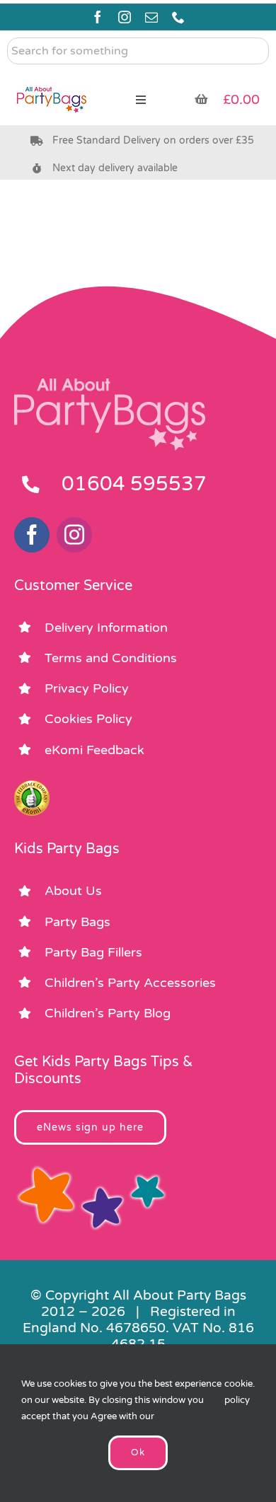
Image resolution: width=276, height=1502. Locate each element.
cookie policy (238, 1392)
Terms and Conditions (111, 658)
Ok (138, 1452)
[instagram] (124, 17)
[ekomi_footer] (32, 787)
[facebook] (97, 17)
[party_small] (51, 78)
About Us (73, 891)
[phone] (178, 17)
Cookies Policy (88, 719)
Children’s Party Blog (108, 1013)
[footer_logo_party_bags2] (109, 384)
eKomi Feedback (94, 750)
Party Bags (77, 922)
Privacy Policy (87, 688)
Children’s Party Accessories (130, 982)
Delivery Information (106, 627)
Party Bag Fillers (93, 952)
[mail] (151, 17)
